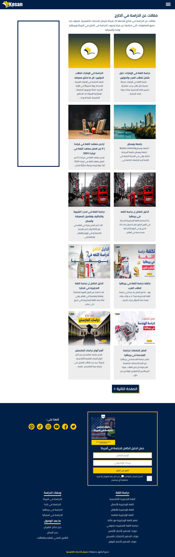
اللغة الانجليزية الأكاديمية (122, 499)
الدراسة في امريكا (52, 499)
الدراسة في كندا (52, 504)
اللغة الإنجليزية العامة (122, 515)
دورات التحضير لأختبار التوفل (122, 541)
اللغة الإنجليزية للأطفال (122, 509)
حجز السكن (52, 532)
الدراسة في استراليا (52, 515)
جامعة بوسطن (134, 144)
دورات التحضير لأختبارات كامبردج (122, 536)
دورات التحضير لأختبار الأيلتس (122, 531)
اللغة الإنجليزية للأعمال (122, 504)
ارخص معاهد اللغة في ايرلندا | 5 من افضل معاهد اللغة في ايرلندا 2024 (89, 149)
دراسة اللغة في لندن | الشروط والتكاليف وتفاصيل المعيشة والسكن (89, 216)
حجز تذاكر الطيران (52, 527)
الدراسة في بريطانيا (53, 509)
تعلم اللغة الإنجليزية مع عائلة (122, 520)
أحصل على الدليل (122, 470)
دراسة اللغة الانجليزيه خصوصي (122, 525)
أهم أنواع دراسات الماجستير (89, 350)
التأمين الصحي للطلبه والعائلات (52, 537)
